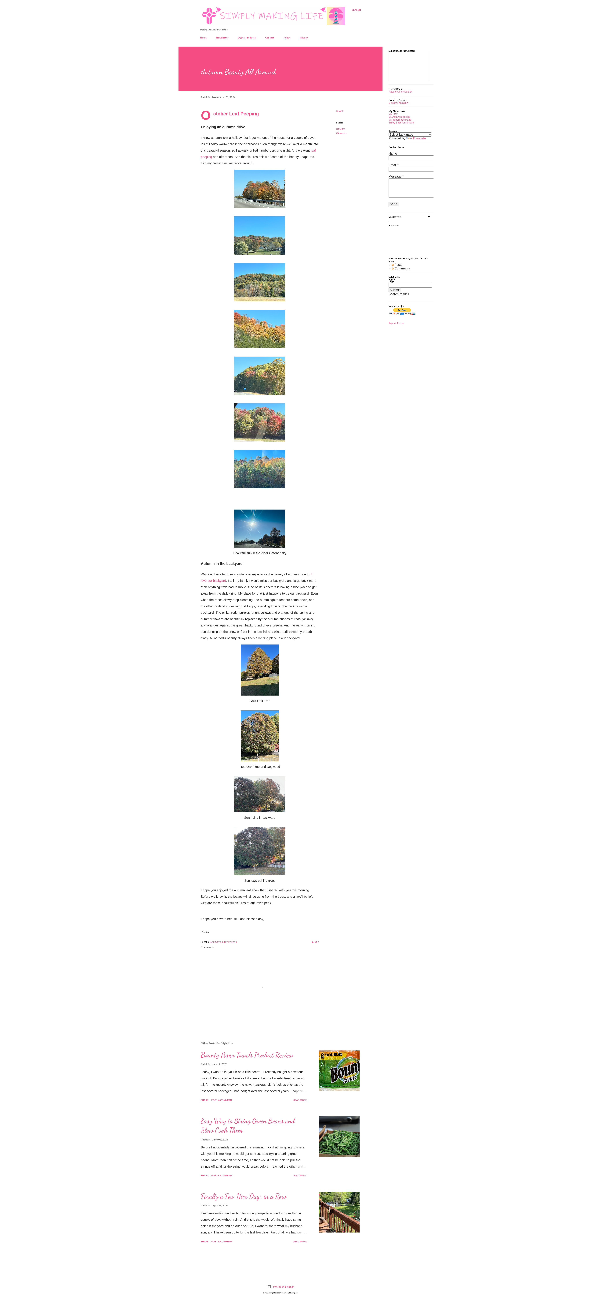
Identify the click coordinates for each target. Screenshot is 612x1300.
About (287, 37)
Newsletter (222, 37)
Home (203, 37)
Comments (401, 268)
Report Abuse (396, 322)
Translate (419, 138)
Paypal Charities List (400, 91)
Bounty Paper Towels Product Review (247, 1055)
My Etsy (393, 114)
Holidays (340, 128)
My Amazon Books (399, 116)
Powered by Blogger (282, 1286)
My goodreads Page (400, 119)
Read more (300, 1100)
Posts (397, 264)
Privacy (304, 37)
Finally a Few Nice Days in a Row (243, 1196)
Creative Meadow (398, 102)
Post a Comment (221, 1100)
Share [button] (340, 111)
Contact (269, 37)
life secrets (341, 133)
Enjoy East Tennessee (401, 122)
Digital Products (247, 37)
